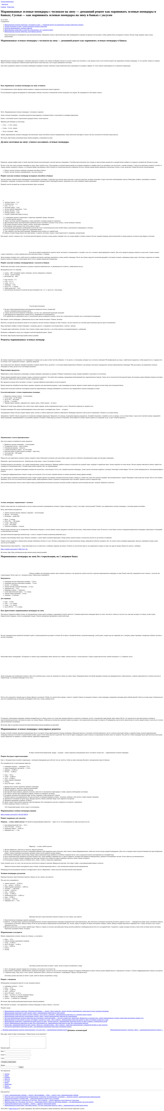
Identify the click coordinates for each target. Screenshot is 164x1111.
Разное (7, 1086)
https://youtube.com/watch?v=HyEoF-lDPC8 (14, 814)
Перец (7, 1082)
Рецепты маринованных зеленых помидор (18, 28)
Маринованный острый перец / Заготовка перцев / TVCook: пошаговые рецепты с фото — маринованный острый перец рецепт (46, 1105)
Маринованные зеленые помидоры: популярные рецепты (23, 31)
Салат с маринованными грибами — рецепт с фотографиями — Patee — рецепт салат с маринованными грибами (41, 1095)
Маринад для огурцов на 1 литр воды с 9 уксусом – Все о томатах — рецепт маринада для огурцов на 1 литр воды (42, 1100)
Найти (21, 1067)
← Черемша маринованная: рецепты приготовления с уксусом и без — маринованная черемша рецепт (34, 1030)
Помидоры (8, 1084)
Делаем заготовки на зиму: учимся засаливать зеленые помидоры (26, 26)
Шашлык (7, 1087)
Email (3, 1055)
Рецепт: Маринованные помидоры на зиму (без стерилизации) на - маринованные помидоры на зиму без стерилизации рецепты (46, 1023)
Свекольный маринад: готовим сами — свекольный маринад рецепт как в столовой (32, 1098)
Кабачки (7, 1077)
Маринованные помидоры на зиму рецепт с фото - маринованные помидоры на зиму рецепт (35, 1013)
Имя (3, 1051)
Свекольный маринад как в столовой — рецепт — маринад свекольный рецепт (30, 1103)
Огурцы (7, 1081)
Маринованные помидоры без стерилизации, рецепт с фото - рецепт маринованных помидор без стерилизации (41, 1016)
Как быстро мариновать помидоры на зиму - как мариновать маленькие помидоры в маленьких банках (38, 1026)
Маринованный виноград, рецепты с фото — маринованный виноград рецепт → (136, 1030)
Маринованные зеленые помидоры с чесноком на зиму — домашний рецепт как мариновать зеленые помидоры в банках (44, 25)
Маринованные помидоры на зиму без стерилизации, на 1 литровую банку (29, 30)
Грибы (7, 1075)
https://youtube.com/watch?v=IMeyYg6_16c (14, 549)
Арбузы (7, 1074)
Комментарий (5, 1048)
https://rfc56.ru (13, 1108)
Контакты (5, 4)
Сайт (2, 1058)
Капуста (7, 1079)
